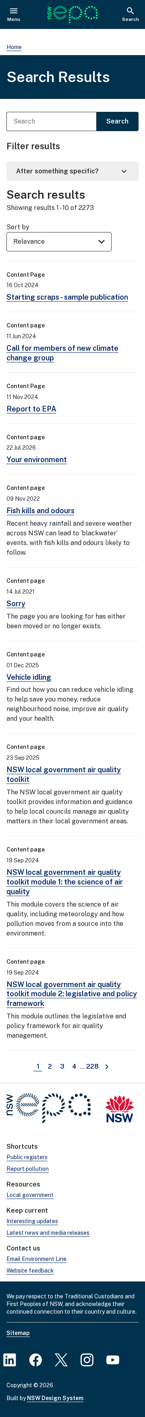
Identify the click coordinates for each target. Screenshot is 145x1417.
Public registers (27, 1157)
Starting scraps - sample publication (67, 297)
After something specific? (72, 171)
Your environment (36, 459)
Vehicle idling (28, 677)
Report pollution (27, 1169)
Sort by (17, 227)
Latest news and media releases (47, 1233)
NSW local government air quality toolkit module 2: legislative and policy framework (71, 994)
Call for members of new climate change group (62, 353)
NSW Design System (55, 1398)
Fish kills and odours (40, 510)
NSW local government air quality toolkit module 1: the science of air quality (64, 882)
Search (117, 121)
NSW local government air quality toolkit (63, 774)
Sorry (15, 603)
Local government (30, 1195)
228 (93, 1066)
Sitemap (18, 1333)
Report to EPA (31, 409)
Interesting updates (32, 1221)
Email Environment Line (36, 1259)
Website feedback (30, 1270)
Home (14, 47)
